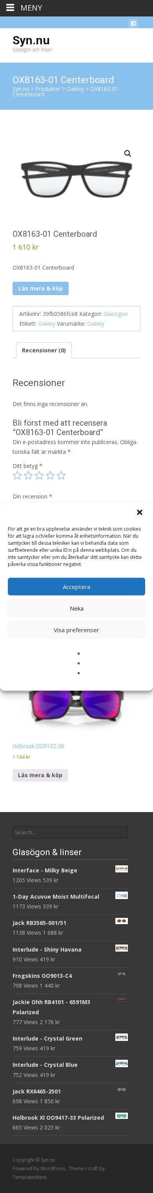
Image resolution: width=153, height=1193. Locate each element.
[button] (140, 513)
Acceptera (76, 587)
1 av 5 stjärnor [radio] (17, 475)
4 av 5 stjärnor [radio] (50, 475)
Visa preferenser (76, 630)
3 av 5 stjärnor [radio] (39, 475)
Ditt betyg (27, 466)
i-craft (92, 1168)
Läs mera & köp (40, 288)
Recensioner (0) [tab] (44, 350)
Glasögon (116, 313)
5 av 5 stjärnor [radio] (61, 475)
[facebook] (133, 25)
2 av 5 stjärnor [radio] (28, 475)
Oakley (46, 323)
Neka (77, 608)
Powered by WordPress (39, 1168)
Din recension (32, 496)
